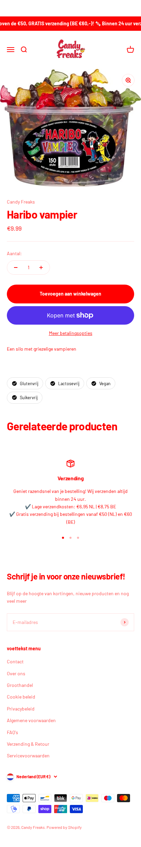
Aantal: (14, 253)
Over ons (16, 673)
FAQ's (12, 732)
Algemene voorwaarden (31, 720)
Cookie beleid (21, 697)
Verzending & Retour (28, 744)
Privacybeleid (21, 709)
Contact (15, 661)
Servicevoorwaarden (28, 755)
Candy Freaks (21, 202)
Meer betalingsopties (70, 333)
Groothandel (20, 685)
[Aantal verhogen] (41, 267)
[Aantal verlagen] (15, 267)
